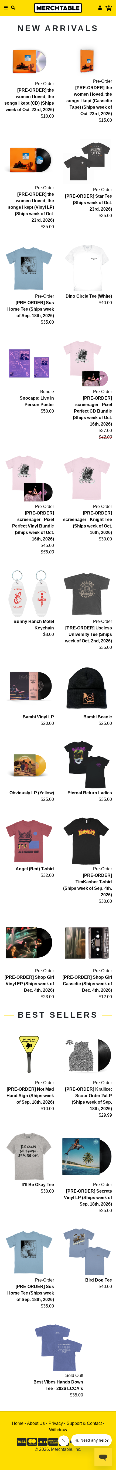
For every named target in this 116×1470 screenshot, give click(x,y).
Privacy (56, 1423)
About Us (36, 1423)
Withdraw (58, 1430)
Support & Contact (84, 1423)
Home (17, 1423)
